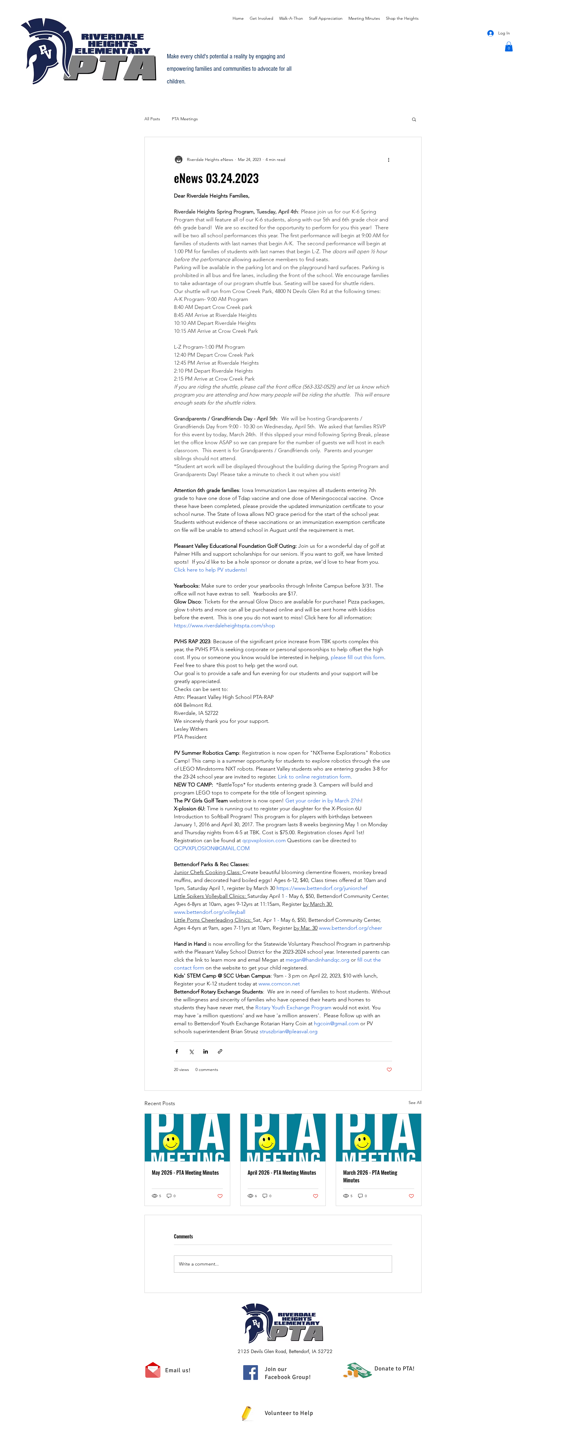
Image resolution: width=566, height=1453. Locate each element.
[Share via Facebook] (177, 1051)
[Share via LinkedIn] (205, 1051)
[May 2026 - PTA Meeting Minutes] (187, 1137)
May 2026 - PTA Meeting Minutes (185, 1172)
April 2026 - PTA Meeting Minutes (282, 1172)
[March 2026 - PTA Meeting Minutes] (378, 1137)
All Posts (152, 118)
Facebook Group (287, 1377)
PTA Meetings (185, 118)
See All (415, 1102)
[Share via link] (220, 1051)
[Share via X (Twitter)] (191, 1051)
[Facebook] (250, 1372)
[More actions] (388, 159)
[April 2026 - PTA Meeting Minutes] (283, 1137)
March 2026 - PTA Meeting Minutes (370, 1176)
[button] (509, 46)
